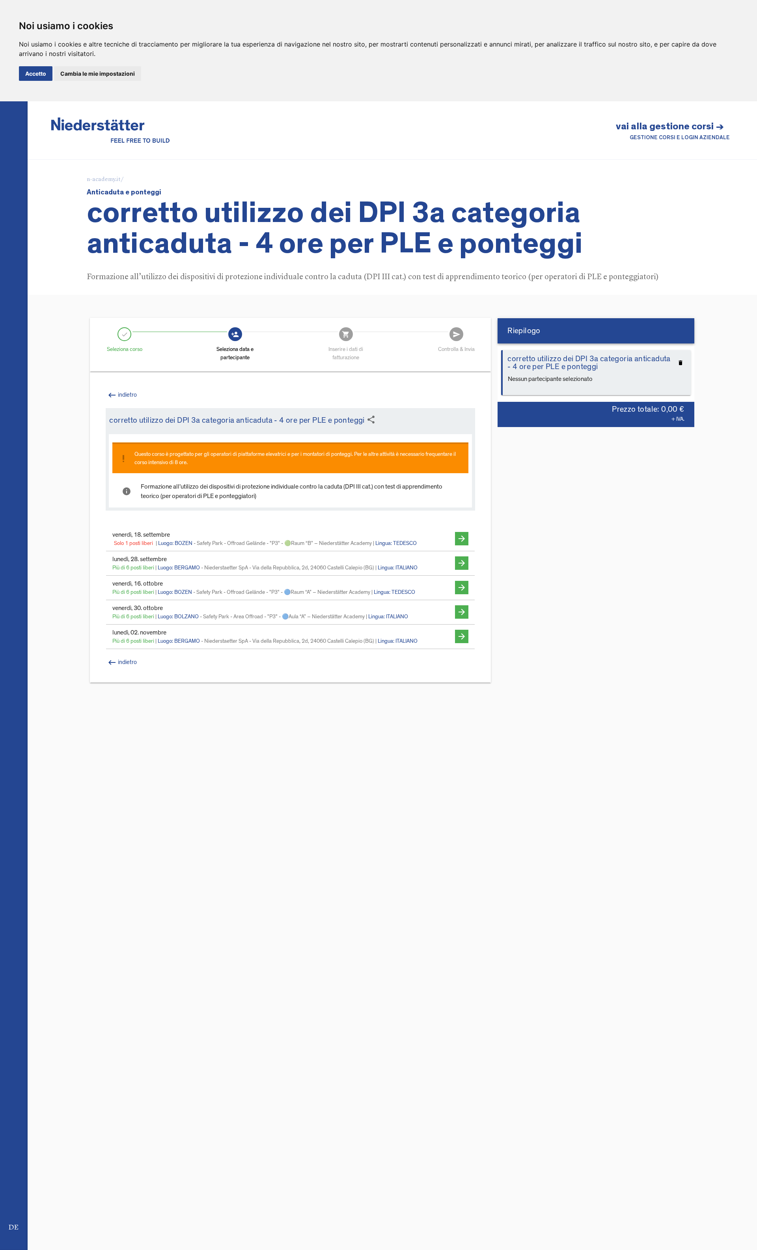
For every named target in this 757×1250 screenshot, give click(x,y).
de (14, 1227)
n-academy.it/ (105, 180)
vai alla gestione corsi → (673, 130)
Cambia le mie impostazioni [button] (97, 73)
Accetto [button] (35, 73)
